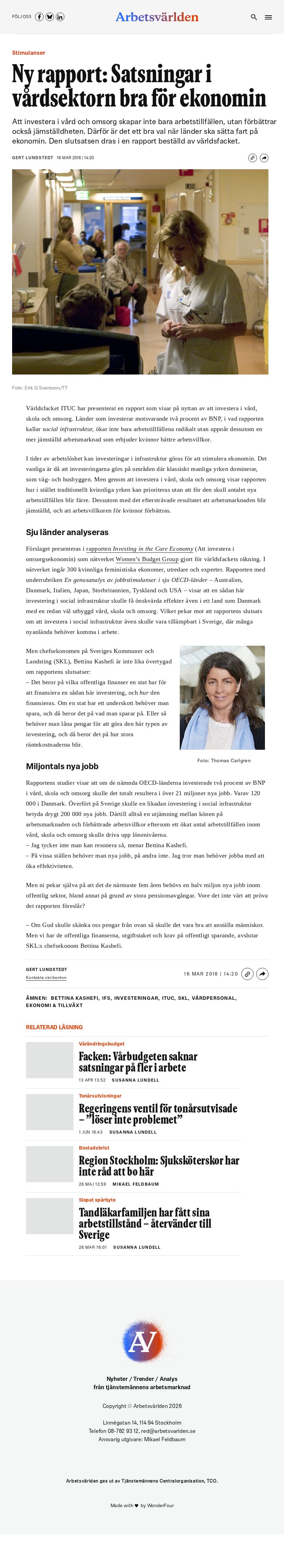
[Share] (264, 158)
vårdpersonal (214, 998)
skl (184, 998)
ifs (107, 998)
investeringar (137, 998)
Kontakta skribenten (46, 978)
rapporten (139, 548)
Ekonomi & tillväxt (54, 1005)
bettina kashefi (75, 998)
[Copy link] (252, 158)
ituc (169, 998)
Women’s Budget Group (147, 559)
